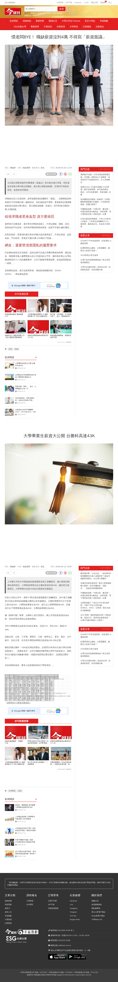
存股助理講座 (53, 908)
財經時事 (8, 901)
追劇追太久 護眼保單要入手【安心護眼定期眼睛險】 (15, 336)
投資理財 (8, 904)
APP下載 (51, 904)
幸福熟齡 (8, 916)
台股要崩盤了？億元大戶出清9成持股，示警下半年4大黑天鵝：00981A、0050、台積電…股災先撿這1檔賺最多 (95, 607)
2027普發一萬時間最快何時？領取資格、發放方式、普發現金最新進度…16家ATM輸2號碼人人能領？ (95, 617)
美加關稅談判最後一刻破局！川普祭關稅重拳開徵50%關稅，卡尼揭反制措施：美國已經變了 (95, 202)
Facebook (73, 901)
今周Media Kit (96, 919)
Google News (75, 919)
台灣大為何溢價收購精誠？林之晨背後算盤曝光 (95, 261)
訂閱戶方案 (52, 901)
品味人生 (8, 912)
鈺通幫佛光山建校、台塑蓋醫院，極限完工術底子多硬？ (95, 249)
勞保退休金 (41, 13)
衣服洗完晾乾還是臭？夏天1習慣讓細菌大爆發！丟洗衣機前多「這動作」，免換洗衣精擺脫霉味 (95, 585)
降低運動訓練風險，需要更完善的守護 (60, 336)
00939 (49, 13)
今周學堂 (30, 901)
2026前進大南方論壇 (89, 255)
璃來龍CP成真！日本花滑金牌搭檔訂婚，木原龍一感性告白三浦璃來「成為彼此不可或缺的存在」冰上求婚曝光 (95, 178)
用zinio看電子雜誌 (98, 912)
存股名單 (27, 16)
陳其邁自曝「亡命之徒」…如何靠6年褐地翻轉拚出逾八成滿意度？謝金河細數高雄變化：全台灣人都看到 (95, 576)
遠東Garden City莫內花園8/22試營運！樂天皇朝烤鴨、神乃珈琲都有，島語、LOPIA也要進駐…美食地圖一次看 (95, 191)
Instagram (73, 908)
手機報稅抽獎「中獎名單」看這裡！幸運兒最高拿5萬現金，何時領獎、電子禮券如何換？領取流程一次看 (95, 211)
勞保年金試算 (57, 13)
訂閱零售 (8, 923)
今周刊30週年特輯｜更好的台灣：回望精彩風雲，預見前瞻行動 (95, 268)
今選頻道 (8, 919)
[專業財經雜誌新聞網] (13, 11)
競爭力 (7, 908)
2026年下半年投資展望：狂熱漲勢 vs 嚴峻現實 (95, 242)
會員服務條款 (96, 904)
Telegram (73, 912)
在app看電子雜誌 (98, 916)
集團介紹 (94, 901)
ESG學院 (30, 904)
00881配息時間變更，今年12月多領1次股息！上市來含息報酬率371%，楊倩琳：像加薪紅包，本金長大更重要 (95, 223)
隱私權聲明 (95, 908)
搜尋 (61, 9)
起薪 (19, 791)
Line (71, 904)
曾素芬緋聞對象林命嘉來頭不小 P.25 (38, 336)
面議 (16, 349)
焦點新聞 (26, 168)
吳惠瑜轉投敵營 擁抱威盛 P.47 (14, 315)
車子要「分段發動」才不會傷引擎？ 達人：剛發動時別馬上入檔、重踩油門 (60, 315)
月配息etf (33, 13)
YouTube (73, 916)
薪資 (10, 349)
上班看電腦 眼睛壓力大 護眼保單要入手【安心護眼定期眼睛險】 (38, 315)
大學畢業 (12, 791)
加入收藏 (52, 174)
